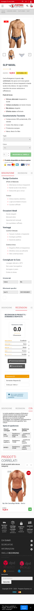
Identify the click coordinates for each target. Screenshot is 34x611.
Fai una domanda (17, 366)
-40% (28, 473)
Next (29, 54)
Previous (4, 54)
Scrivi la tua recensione (18, 361)
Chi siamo (6, 540)
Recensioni (22, 173)
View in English (24, 607)
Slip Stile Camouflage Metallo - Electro (13, 503)
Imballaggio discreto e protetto (13, 527)
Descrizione (7, 173)
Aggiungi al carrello (21, 154)
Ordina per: (9, 385)
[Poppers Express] (17, 6)
